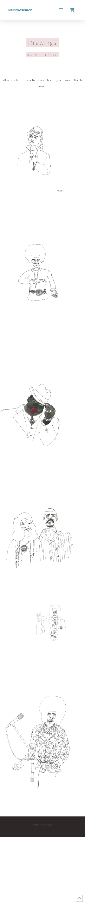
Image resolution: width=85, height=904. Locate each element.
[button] (61, 10)
